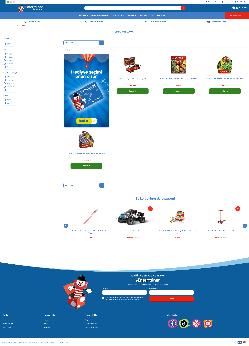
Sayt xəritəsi (64, 342)
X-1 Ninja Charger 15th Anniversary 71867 (133, 79)
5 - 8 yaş (9, 60)
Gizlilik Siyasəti (34, 342)
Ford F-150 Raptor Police (134, 231)
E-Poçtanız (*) (153, 288)
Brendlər (82, 15)
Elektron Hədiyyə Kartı (92, 327)
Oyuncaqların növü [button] (99, 15)
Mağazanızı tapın (91, 323)
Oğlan (9, 100)
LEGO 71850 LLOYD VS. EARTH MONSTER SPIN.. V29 (224, 79)
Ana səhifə (6, 26)
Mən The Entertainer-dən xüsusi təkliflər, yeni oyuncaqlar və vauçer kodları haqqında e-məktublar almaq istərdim (124, 298)
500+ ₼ (9, 90)
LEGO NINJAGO (25, 26)
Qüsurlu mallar (8, 323)
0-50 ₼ (9, 77)
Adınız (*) (105, 288)
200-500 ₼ (10, 86)
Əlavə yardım (7, 327)
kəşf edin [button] (161, 15)
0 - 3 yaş (9, 54)
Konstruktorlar (15, 26)
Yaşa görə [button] (117, 15)
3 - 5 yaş (9, 57)
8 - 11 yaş (10, 63)
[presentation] (66, 226)
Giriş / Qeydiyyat (241, 2)
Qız (8, 103)
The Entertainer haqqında (49, 342)
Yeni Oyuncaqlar (146, 15)
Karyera (87, 320)
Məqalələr (47, 327)
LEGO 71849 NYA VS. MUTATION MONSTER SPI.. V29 (86, 153)
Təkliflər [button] (130, 15)
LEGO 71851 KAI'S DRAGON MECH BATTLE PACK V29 (178, 79)
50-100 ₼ (10, 80)
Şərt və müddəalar (9, 320)
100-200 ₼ (10, 83)
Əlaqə (46, 323)
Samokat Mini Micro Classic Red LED (221, 231)
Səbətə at (132, 91)
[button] (154, 248)
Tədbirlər (47, 320)
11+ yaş (9, 67)
